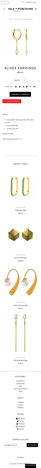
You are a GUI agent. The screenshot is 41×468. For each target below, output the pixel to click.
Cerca (20, 391)
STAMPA (20, 405)
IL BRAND (20, 402)
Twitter (21, 421)
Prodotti (17, 19)
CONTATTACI (20, 381)
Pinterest (21, 424)
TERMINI (20, 408)
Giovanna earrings (20, 305)
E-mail (21, 429)
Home (11, 19)
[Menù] (4, 9)
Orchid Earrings (20, 258)
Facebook (21, 418)
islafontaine (20, 207)
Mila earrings (20, 210)
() (31, 2)
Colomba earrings (20, 360)
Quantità (17, 80)
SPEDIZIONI (20, 384)
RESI (20, 386)
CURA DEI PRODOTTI (20, 389)
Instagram (21, 426)
